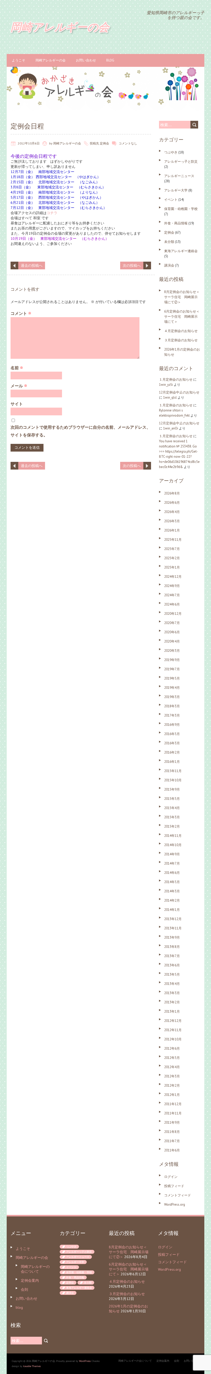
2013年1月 (172, 1011)
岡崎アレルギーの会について (35, 1269)
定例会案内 (30, 1280)
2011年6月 (172, 1150)
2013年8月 (172, 947)
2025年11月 (173, 539)
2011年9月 (172, 1122)
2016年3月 (172, 743)
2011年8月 (172, 1132)
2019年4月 (172, 687)
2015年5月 (172, 798)
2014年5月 (172, 882)
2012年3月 (172, 1076)
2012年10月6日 (29, 143)
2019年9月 (172, 660)
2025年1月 (172, 567)
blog (110, 60)
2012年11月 (173, 1030)
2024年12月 (173, 576)
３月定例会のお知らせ (181, 340)
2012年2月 (172, 1085)
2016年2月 (172, 752)
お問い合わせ (86, 60)
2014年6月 (172, 873)
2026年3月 (172, 521)
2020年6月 (172, 632)
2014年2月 (172, 900)
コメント (21, 313)
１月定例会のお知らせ (175, 379)
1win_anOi (170, 428)
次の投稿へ (132, 265)
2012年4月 (172, 1067)
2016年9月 (172, 724)
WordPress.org (174, 1204)
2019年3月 (172, 697)
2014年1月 (172, 910)
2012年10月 (173, 1039)
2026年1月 (172, 530)
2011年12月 (173, 1104)
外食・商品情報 (176, 223)
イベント (171, 199)
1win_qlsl (170, 397)
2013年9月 (172, 937)
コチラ (52, 212)
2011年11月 (173, 1113)
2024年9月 (172, 586)
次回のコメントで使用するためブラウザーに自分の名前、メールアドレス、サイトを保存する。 (81, 431)
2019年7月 (172, 669)
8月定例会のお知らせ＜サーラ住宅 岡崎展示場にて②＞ (181, 297)
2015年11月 (173, 771)
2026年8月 (172, 493)
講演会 (169, 265)
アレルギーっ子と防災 (181, 161)
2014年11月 (173, 835)
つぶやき (171, 152)
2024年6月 (172, 604)
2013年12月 (173, 919)
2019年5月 (172, 678)
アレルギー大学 (176, 190)
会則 (24, 1289)
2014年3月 (172, 891)
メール (19, 385)
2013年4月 (172, 984)
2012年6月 (172, 1048)
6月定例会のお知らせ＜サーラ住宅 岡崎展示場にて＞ (181, 316)
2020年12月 (173, 613)
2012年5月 (172, 1058)
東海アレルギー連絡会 (181, 251)
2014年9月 (172, 854)
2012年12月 (173, 1021)
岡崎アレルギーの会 (51, 60)
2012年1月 (172, 1095)
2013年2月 (172, 1002)
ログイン (171, 1177)
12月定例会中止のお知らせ (179, 392)
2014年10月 (173, 845)
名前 (17, 367)
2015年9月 (172, 789)
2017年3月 (172, 715)
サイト (17, 403)
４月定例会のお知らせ (181, 331)
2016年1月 (172, 761)
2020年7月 (172, 623)
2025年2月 (172, 558)
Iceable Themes (32, 1366)
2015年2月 (172, 826)
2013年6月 (172, 965)
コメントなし (128, 143)
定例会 (104, 143)
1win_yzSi (166, 384)
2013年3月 (172, 993)
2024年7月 (172, 595)
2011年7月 (172, 1141)
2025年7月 (172, 549)
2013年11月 (173, 928)
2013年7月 (172, 956)
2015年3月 (172, 817)
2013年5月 (172, 974)
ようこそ (18, 60)
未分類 (169, 242)
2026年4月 (172, 512)
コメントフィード (177, 1195)
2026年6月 (172, 502)
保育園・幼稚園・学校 (181, 209)
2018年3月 (172, 706)
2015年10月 (173, 780)
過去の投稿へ (31, 265)
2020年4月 (172, 641)
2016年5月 (172, 734)
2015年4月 (172, 808)
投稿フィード (174, 1186)
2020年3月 (172, 650)
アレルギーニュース (179, 176)
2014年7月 (172, 863)
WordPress (85, 1361)
